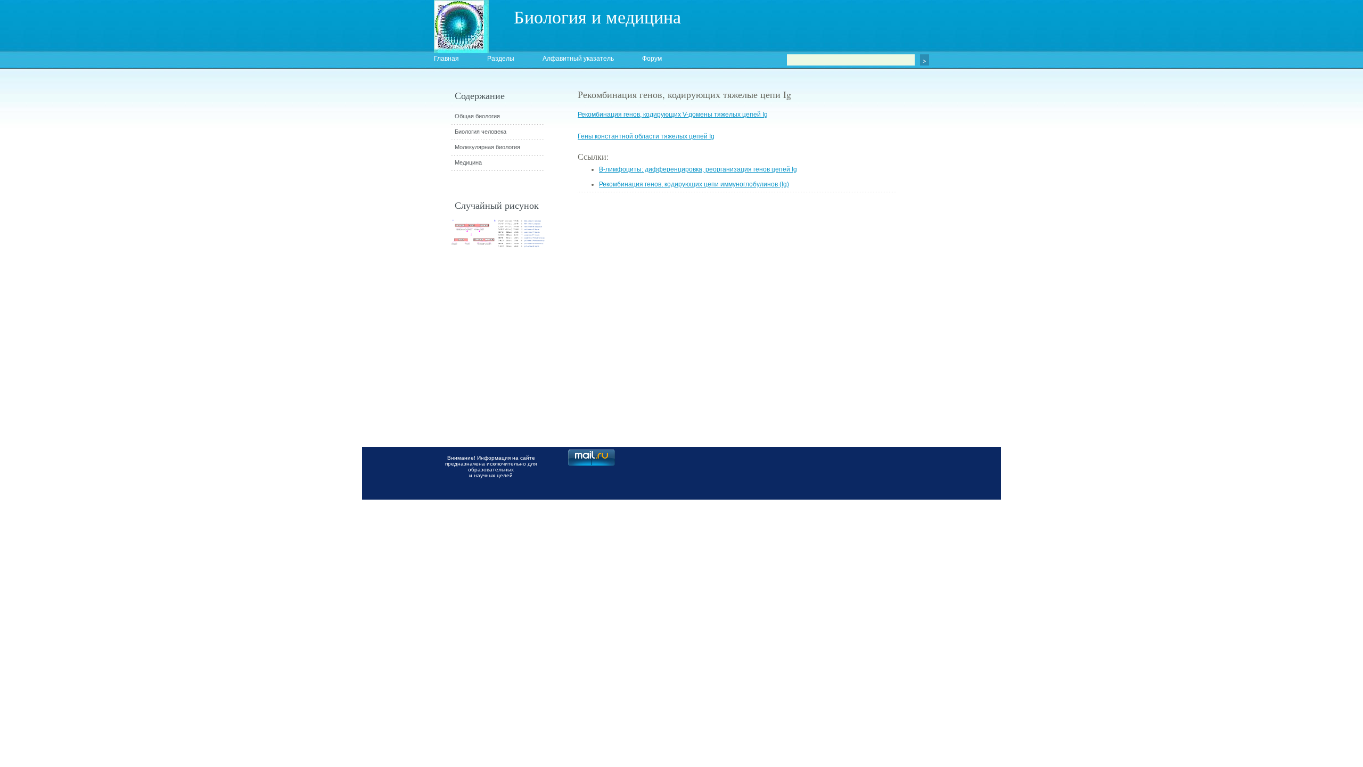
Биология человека (480, 131)
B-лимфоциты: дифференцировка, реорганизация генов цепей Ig (698, 169)
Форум (652, 58)
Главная (446, 58)
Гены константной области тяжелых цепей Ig (646, 136)
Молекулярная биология (487, 147)
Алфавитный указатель (578, 58)
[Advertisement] (955, 279)
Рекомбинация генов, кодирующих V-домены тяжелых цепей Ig (673, 114)
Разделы (500, 58)
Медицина (468, 162)
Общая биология (477, 116)
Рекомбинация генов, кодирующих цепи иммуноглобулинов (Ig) (694, 184)
